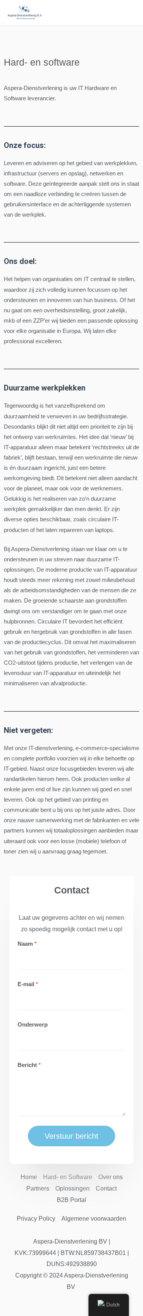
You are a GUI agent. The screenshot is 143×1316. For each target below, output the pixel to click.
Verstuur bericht (71, 1136)
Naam (27, 944)
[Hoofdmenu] (128, 13)
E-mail (28, 984)
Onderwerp (33, 1025)
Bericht (29, 1065)
